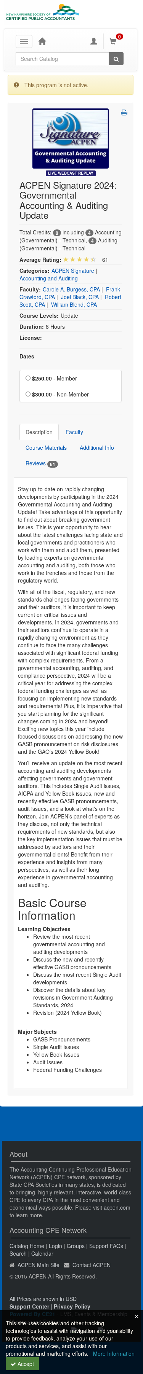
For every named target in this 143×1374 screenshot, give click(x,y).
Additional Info (97, 447)
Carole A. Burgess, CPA (71, 289)
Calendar (42, 1253)
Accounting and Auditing (48, 278)
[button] (124, 112)
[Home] (41, 41)
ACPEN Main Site (38, 1265)
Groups (76, 1246)
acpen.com (117, 1207)
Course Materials (46, 447)
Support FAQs (106, 1246)
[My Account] (94, 41)
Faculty (74, 432)
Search (18, 1253)
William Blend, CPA (74, 304)
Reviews (40, 463)
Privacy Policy (72, 1306)
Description (39, 432)
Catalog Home (27, 1246)
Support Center (29, 1306)
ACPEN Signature (72, 270)
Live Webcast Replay (70, 173)
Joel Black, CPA (80, 297)
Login (55, 1246)
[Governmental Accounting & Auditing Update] (70, 138)
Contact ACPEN (91, 1265)
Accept (25, 1364)
